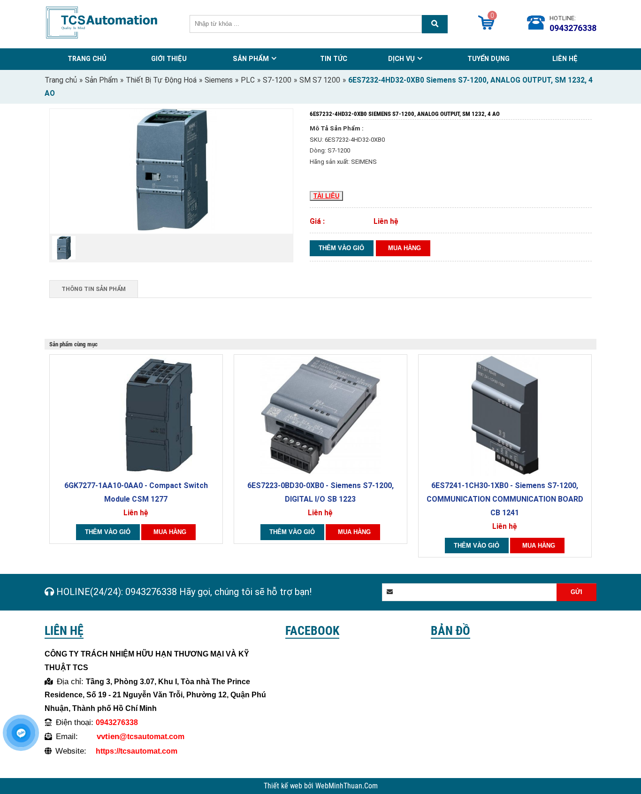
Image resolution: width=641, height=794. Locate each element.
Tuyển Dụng (488, 58)
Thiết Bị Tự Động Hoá (161, 80)
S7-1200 (277, 80)
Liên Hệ (565, 58)
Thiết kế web (284, 786)
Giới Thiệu (169, 58)
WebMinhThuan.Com (346, 786)
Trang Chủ (87, 58)
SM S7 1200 (319, 80)
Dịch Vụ (401, 58)
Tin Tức (333, 58)
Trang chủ (61, 80)
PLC (248, 80)
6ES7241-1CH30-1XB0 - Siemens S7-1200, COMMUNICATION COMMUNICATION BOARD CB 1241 (505, 499)
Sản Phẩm (251, 58)
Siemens (219, 80)
